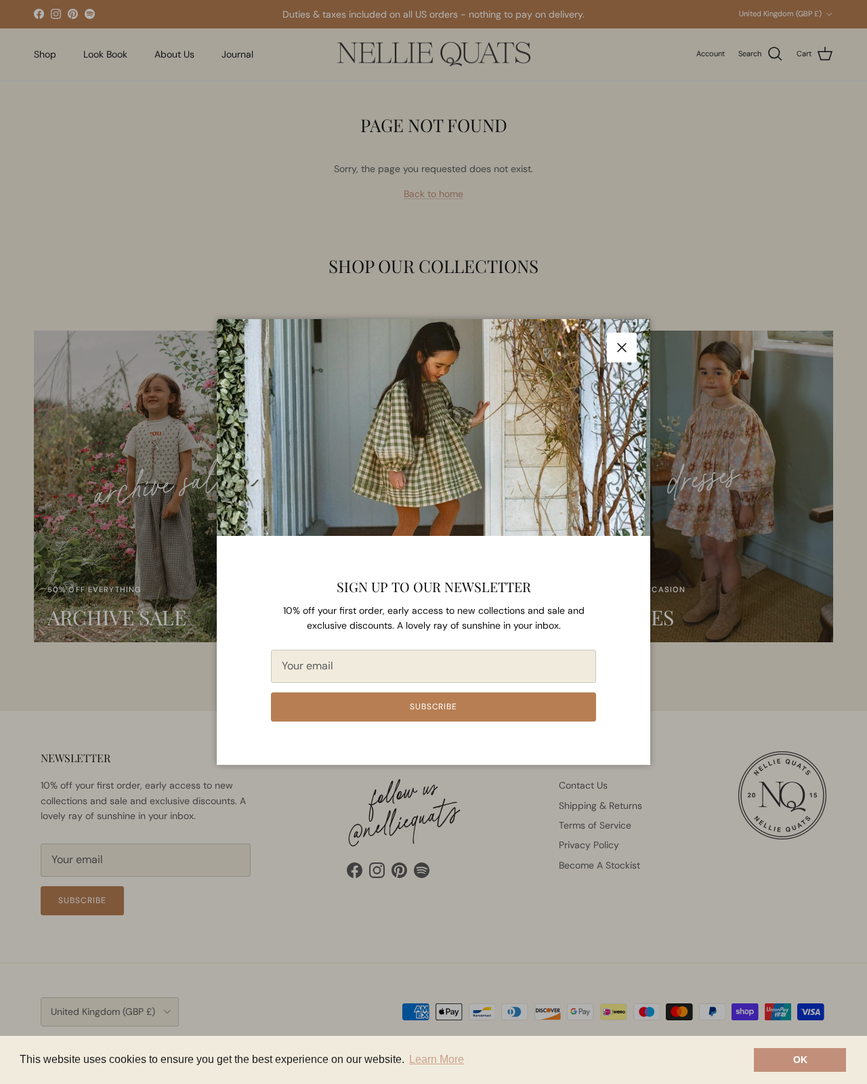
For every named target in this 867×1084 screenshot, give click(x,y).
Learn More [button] (436, 1059)
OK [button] (800, 1059)
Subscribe (434, 706)
